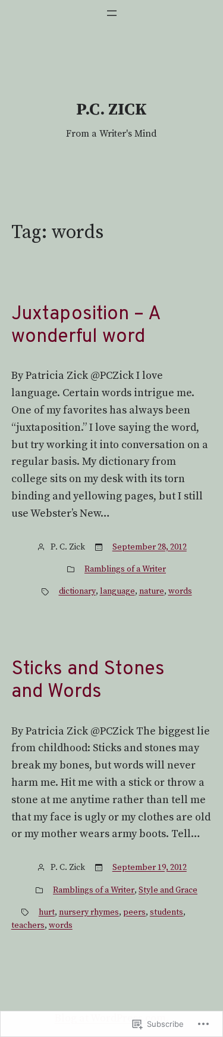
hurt (47, 912)
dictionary (77, 591)
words (180, 591)
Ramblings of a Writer (125, 569)
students (166, 912)
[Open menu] (112, 13)
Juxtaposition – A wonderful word (86, 326)
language (117, 591)
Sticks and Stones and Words (88, 681)
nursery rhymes (89, 912)
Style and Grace (168, 890)
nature (151, 591)
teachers (28, 925)
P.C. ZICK (111, 109)
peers (134, 912)
